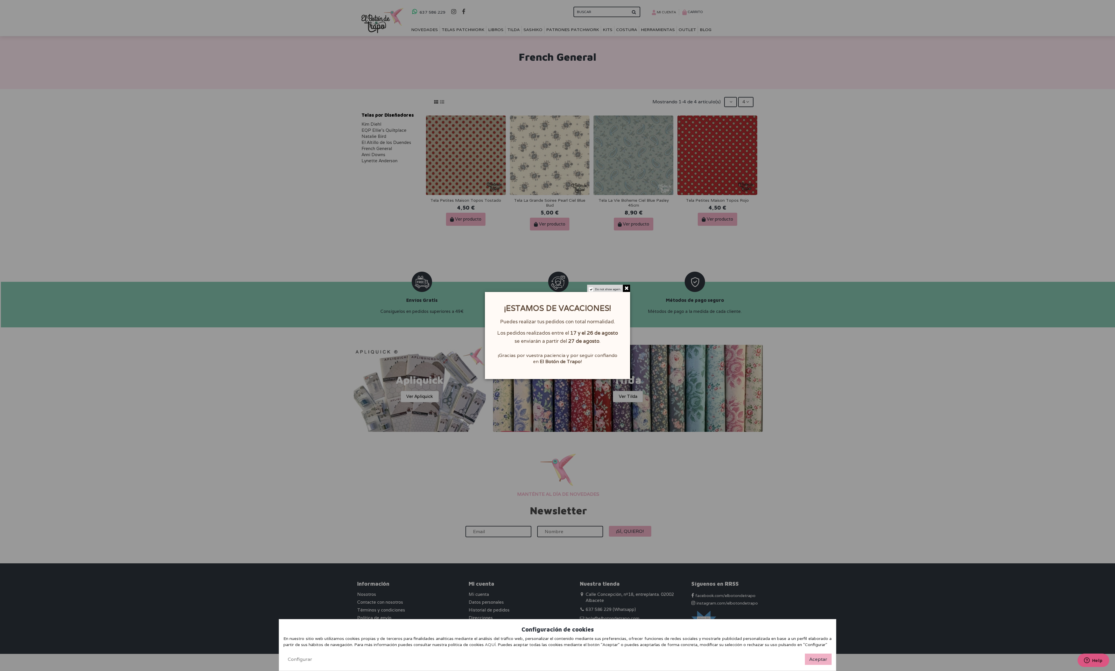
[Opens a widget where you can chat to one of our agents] (1093, 661)
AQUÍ (490, 644)
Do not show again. (608, 289)
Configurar (300, 659)
